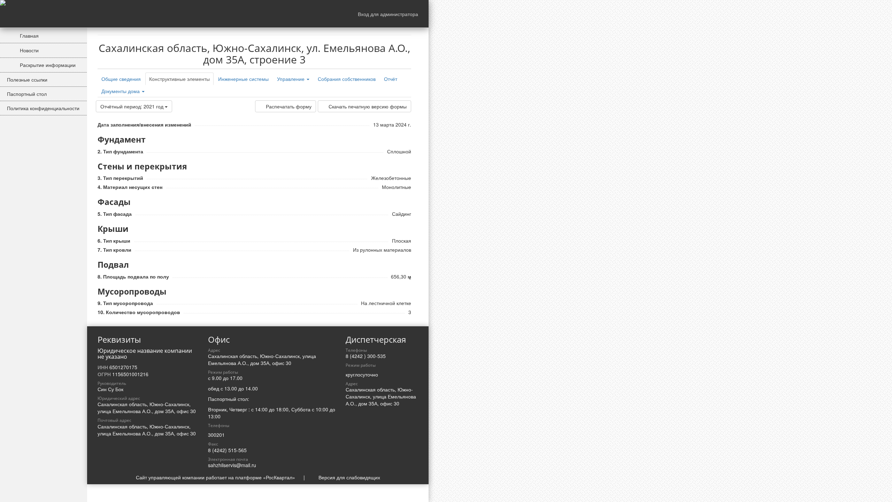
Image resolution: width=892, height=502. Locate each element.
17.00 (236, 377)
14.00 (251, 388)
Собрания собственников (347, 78)
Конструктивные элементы (179, 78)
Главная (28, 35)
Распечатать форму (289, 106)
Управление (291, 78)
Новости (28, 50)
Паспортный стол (27, 93)
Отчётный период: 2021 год (132, 106)
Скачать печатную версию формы (368, 106)
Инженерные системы (243, 78)
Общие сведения (121, 78)
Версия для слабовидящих (349, 477)
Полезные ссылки (27, 79)
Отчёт (390, 78)
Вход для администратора (388, 13)
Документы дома (121, 91)
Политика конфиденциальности (43, 108)
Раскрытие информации (47, 64)
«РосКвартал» (279, 477)
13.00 (230, 388)
